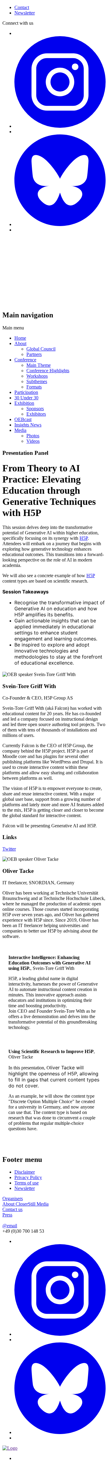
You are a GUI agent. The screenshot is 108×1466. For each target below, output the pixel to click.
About (20, 343)
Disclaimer (24, 1172)
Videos (33, 441)
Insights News (27, 424)
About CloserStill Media (25, 1203)
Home (20, 338)
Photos (32, 435)
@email (9, 1225)
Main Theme (38, 365)
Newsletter (24, 1188)
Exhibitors (36, 414)
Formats (34, 386)
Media (20, 430)
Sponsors (35, 408)
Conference (25, 359)
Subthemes (36, 381)
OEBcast (23, 419)
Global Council (41, 348)
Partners (34, 354)
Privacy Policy (28, 1177)
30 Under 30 (26, 397)
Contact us (12, 1209)
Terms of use (26, 1182)
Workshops (37, 376)
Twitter (9, 848)
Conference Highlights (47, 370)
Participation (26, 392)
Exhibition (24, 403)
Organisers (12, 1198)
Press (7, 1214)
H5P (84, 538)
